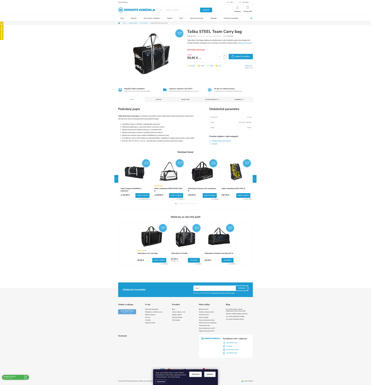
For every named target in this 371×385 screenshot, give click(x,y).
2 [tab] (177, 203)
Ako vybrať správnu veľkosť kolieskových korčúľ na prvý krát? (236, 310)
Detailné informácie (244, 43)
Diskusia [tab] (158, 99)
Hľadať (206, 10)
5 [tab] (182, 203)
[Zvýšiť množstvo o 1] (224, 55)
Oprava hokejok (203, 317)
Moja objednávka (123, 2)
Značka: (248, 66)
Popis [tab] (131, 99)
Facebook (229, 346)
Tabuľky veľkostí (177, 315)
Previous (116, 179)
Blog (173, 309)
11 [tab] (193, 203)
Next (255, 179)
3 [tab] (179, 203)
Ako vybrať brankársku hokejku (235, 316)
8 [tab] (188, 203)
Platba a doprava (150, 315)
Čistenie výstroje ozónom (206, 312)
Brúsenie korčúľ (203, 309)
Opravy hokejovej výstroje (206, 320)
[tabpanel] (135, 179)
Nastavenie (161, 382)
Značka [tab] (185, 99)
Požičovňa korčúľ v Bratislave (207, 323)
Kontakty (148, 320)
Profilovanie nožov (204, 325)
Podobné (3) (238, 99)
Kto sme (147, 317)
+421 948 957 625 (231, 343)
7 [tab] (186, 203)
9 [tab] (189, 203)
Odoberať (242, 288)
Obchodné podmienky (151, 309)
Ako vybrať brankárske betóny (235, 319)
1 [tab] (175, 203)
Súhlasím (210, 374)
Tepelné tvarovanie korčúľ (206, 331)
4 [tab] (181, 203)
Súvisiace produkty (211, 99)
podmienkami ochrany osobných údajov (223, 293)
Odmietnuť (195, 374)
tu (179, 377)
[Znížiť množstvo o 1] (224, 58)
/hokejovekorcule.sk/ (232, 349)
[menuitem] (123, 18)
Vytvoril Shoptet (248, 381)
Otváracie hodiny (150, 323)
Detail (142, 195)
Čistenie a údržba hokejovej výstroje (236, 314)
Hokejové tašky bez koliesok (221, 141)
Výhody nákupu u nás (178, 312)
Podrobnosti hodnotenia (213, 36)
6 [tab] (184, 203)
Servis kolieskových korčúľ (207, 328)
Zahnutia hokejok (177, 317)
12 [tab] (195, 203)
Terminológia (176, 320)
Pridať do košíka (242, 56)
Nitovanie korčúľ (204, 315)
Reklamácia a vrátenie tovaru (153, 312)
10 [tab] (191, 203)
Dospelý (214, 144)
